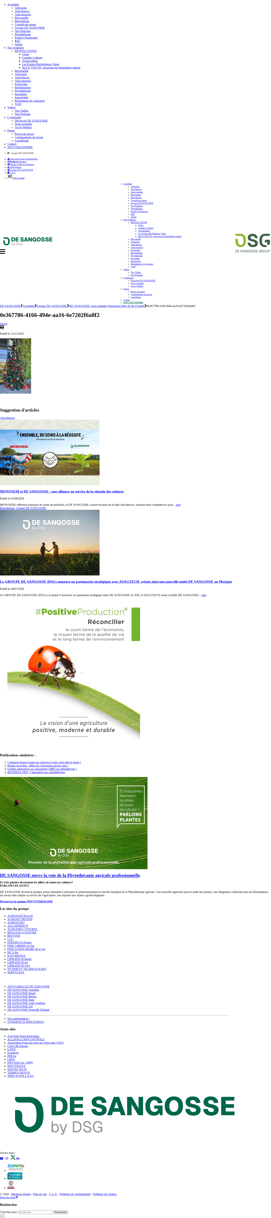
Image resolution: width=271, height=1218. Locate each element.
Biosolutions (22, 21)
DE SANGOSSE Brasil (21, 993)
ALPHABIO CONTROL (22, 929)
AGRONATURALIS (20, 915)
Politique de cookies (105, 1194)
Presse (11, 130)
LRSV (11, 1059)
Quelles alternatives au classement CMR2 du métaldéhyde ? (42, 769)
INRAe (11, 1056)
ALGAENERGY (17, 925)
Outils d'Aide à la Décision (22, 164)
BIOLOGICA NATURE (22, 932)
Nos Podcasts (22, 31)
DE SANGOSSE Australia (23, 989)
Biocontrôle (21, 17)
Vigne (25, 54)
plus (178, 504)
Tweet (3, 323)
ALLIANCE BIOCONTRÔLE (26, 1039)
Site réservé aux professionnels (24, 159)
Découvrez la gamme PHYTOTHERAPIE (26, 901)
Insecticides (21, 97)
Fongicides (21, 84)
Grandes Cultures (32, 57)
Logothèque (22, 140)
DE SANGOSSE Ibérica (22, 996)
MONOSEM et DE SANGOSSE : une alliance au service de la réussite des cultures (62, 491)
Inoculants (21, 94)
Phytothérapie (23, 34)
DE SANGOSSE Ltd (20, 1006)
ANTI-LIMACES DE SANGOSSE (28, 986)
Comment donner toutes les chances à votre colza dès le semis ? (44, 762)
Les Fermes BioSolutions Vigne (40, 64)
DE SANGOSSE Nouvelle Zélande (28, 1009)
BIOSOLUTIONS (26, 51)
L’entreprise (14, 117)
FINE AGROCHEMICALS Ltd (26, 949)
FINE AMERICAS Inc (20, 945)
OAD (18, 104)
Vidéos (11, 107)
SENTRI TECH (17, 1069)
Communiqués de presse (29, 137)
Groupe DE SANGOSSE (30, 27)
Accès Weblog (23, 127)
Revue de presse (24, 134)
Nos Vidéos (21, 110)
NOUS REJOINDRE (20, 147)
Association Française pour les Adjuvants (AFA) (35, 1042)
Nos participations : (18, 1018)
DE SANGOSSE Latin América (26, 1003)
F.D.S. (12, 172)
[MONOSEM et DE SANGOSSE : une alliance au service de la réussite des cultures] (50, 484)
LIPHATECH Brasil (19, 959)
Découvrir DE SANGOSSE (31, 120)
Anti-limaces (22, 11)
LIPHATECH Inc (17, 962)
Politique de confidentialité (75, 1194)
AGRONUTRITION (19, 919)
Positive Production (26, 37)
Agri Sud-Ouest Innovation (23, 1036)
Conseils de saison (25, 24)
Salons (18, 44)
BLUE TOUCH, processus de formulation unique (51, 67)
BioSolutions (15, 167)
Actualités (13, 4)
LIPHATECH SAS (18, 965)
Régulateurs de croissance (30, 100)
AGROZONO (16, 922)
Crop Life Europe (17, 1046)
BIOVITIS (13, 935)
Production (17, 161)
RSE (17, 41)
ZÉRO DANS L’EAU (20, 1076)
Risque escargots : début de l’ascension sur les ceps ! (37, 765)
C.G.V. (53, 1194)
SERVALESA (15, 972)
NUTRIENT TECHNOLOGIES (26, 969)
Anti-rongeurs (23, 14)
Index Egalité (19, 178)
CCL (10, 939)
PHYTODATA (16, 1066)
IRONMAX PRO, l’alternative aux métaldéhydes (36, 772)
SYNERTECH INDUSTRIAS (25, 1021)
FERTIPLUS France (19, 942)
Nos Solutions (15, 47)
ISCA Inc (12, 952)
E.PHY (11, 1049)
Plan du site (40, 1194)
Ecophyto (13, 1052)
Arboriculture (30, 61)
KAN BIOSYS (16, 955)
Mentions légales (21, 1194)
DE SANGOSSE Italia (20, 999)
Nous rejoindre (23, 124)
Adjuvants (21, 7)
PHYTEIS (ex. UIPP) (20, 1062)
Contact (11, 143)
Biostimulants (23, 87)
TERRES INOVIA (18, 1072)
